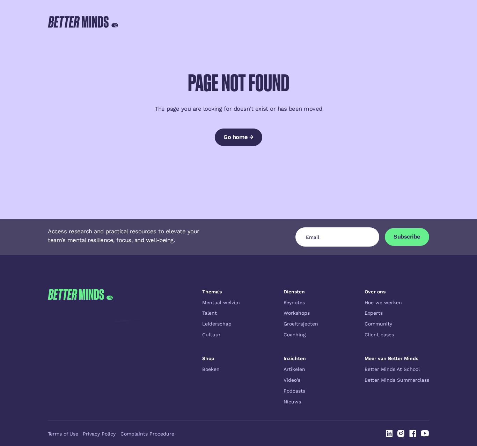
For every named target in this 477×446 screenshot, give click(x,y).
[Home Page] (83, 21)
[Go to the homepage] (80, 346)
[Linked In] (389, 433)
